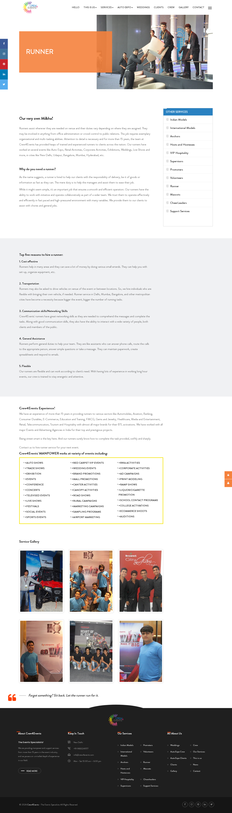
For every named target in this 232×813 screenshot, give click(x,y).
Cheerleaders (149, 779)
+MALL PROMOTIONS (85, 479)
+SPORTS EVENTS (35, 517)
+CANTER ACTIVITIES (84, 484)
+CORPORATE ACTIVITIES (134, 468)
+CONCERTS (32, 490)
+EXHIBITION (33, 473)
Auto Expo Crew (177, 751)
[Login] (228, 475)
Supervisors (176, 161)
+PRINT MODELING (130, 479)
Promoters (176, 169)
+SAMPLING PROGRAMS (86, 511)
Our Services (199, 751)
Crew (171, 7)
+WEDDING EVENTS (84, 468)
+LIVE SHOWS (33, 501)
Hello (75, 7)
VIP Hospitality (179, 152)
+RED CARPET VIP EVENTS (88, 462)
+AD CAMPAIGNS (129, 473)
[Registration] (228, 483)
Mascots (175, 194)
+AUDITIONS (126, 516)
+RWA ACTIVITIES (129, 462)
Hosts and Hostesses (182, 144)
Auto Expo (124, 7)
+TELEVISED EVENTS (37, 495)
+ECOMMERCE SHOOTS (133, 511)
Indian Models (178, 119)
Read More (31, 771)
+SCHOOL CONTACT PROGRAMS (138, 500)
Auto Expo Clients (178, 758)
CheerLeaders (178, 202)
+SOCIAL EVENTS (35, 511)
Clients (159, 7)
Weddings (143, 7)
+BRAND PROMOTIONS (86, 473)
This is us (89, 7)
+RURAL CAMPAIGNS (84, 501)
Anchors (175, 136)
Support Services (180, 211)
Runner (174, 186)
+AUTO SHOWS (34, 462)
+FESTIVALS (32, 506)
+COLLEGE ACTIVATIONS (134, 505)
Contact (198, 7)
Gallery (184, 7)
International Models (182, 128)
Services (106, 7)
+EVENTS (30, 479)
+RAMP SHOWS (128, 484)
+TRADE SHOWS (34, 468)
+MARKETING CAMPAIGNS (88, 506)
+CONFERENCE (34, 484)
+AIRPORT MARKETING (86, 517)
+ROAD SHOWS (81, 495)
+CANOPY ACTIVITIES (85, 490)
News (195, 764)
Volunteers (176, 177)
